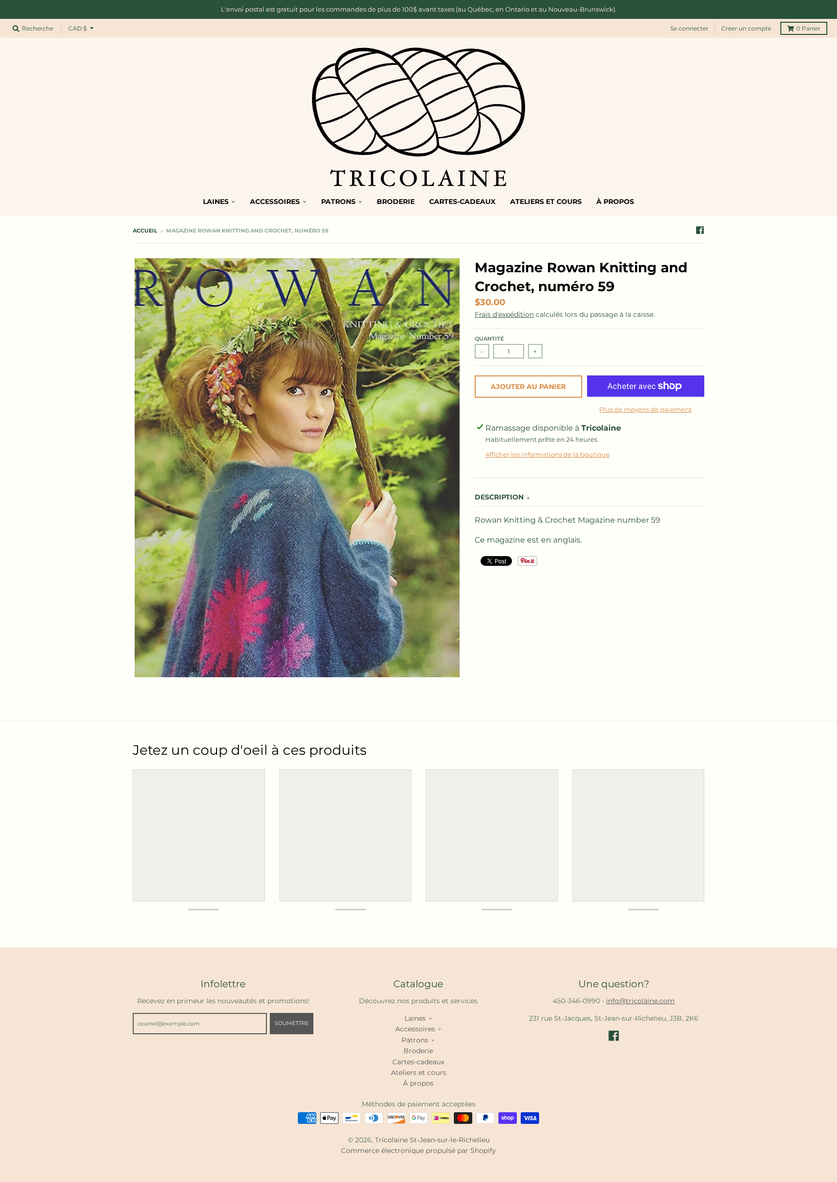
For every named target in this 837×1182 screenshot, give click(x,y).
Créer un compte (746, 28)
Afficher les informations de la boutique (547, 454)
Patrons (415, 1040)
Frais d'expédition (504, 314)
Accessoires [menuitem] (275, 201)
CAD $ (77, 28)
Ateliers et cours (418, 1072)
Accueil (145, 230)
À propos (418, 1083)
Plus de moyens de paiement (645, 409)
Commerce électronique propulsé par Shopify (418, 1150)
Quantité (489, 338)
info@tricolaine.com (640, 1000)
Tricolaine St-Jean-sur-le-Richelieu (432, 1139)
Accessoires (415, 1029)
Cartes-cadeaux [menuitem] (462, 201)
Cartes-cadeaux (418, 1062)
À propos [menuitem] (615, 201)
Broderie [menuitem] (396, 201)
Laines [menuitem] (216, 201)
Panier (808, 28)
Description (499, 497)
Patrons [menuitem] (338, 201)
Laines (415, 1018)
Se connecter (689, 28)
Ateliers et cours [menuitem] (546, 201)
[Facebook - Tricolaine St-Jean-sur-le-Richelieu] (700, 230)
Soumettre (292, 1023)
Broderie (418, 1050)
